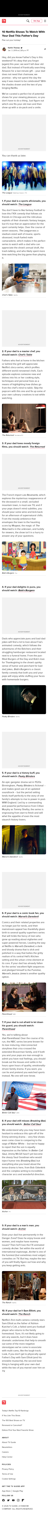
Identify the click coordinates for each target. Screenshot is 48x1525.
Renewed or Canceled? (12, 1425)
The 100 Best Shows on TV (13, 1420)
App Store (6, 1491)
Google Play (18, 1491)
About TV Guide (9, 1442)
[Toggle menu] (45, 21)
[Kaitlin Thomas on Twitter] (22, 48)
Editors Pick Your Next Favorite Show (18, 1430)
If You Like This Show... (12, 1415)
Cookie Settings (9, 1479)
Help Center (7, 1457)
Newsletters (7, 1447)
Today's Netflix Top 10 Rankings (15, 1410)
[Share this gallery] (45, 49)
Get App (36, 21)
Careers (5, 1452)
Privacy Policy (8, 1469)
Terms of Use (7, 1474)
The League (24, 204)
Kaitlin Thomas (14, 48)
